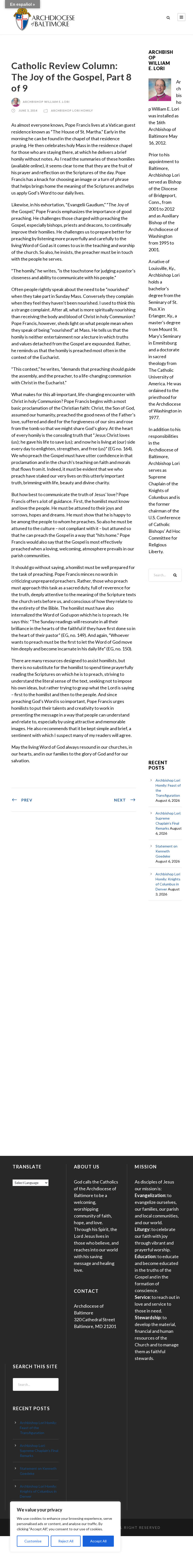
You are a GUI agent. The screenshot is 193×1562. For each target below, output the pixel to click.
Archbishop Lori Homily (72, 110)
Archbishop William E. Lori (46, 101)
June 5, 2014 (28, 110)
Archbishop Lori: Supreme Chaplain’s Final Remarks (39, 1450)
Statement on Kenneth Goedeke (166, 851)
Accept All (98, 1541)
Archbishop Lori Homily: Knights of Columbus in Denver (38, 1491)
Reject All (65, 1541)
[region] (65, 1526)
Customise (32, 1541)
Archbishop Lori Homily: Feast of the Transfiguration (38, 1428)
